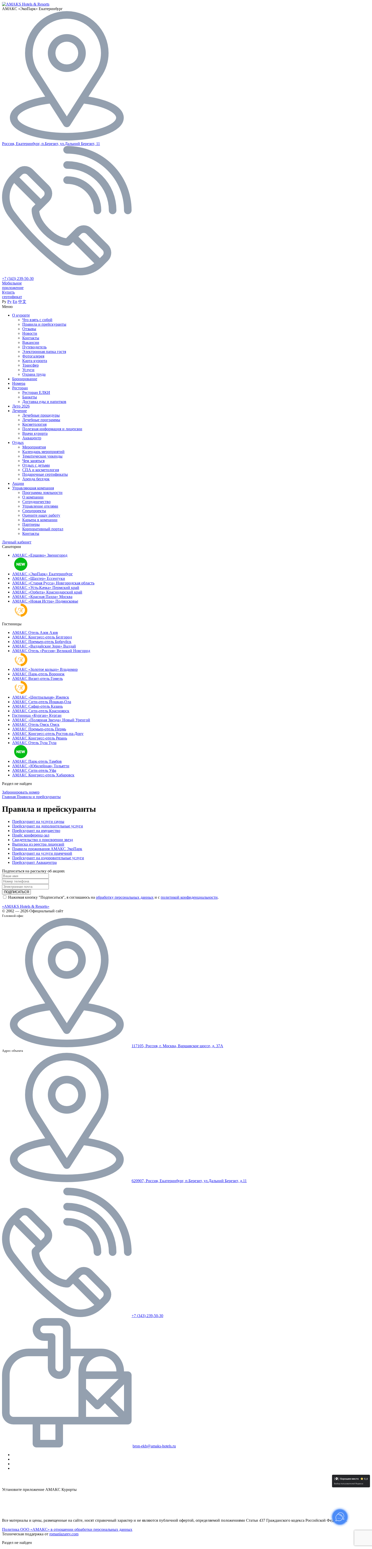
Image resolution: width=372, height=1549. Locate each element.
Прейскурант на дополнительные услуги (47, 826)
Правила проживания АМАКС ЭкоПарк (47, 849)
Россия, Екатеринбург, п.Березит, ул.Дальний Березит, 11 (51, 143)
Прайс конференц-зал (30, 835)
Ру (9, 301)
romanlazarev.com (63, 1534)
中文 (22, 301)
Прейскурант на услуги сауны (38, 821)
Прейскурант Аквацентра (34, 862)
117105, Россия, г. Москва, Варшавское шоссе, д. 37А (177, 1046)
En (15, 301)
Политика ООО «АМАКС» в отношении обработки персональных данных (67, 1529)
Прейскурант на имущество (36, 830)
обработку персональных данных (125, 897)
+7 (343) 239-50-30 (18, 278)
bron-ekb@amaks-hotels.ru (154, 1446)
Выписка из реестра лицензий (38, 844)
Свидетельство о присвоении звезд (42, 840)
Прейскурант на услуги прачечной (42, 853)
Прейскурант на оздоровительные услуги (48, 858)
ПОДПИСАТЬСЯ (16, 892)
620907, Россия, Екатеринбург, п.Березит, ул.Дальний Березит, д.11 (189, 1181)
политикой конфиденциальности (189, 897)
